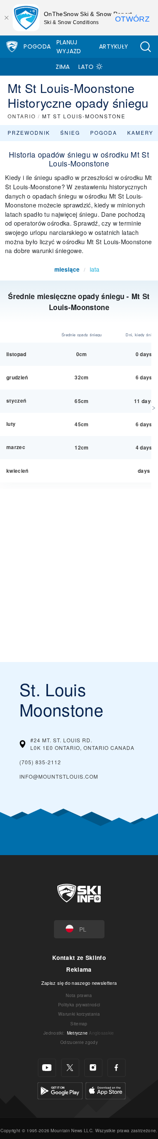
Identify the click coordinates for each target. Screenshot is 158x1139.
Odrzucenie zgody (79, 1042)
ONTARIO (22, 116)
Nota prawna (79, 995)
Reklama (78, 969)
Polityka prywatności (79, 1004)
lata (94, 269)
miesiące (67, 269)
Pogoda (37, 46)
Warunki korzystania (79, 1014)
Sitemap (78, 1023)
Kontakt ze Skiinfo (79, 958)
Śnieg (70, 132)
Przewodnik (29, 132)
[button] (145, 46)
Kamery (140, 132)
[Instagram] (93, 1068)
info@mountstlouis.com (58, 776)
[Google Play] (60, 1089)
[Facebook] (116, 1068)
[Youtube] (47, 1068)
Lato (86, 67)
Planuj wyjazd (68, 46)
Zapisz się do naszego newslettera (79, 982)
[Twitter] (70, 1068)
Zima (63, 67)
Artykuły (114, 46)
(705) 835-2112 (40, 762)
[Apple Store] (106, 1089)
